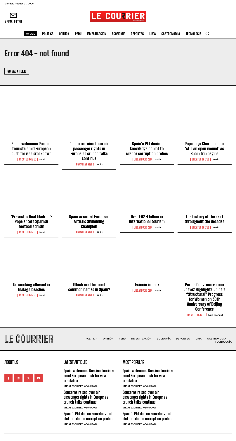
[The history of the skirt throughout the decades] (205, 195)
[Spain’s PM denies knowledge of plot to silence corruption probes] (147, 122)
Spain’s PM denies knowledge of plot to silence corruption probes (147, 148)
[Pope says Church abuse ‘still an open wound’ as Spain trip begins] (205, 122)
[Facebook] (8, 378)
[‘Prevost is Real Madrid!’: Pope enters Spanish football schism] (31, 195)
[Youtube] (38, 378)
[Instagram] (18, 378)
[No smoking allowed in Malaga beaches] (31, 262)
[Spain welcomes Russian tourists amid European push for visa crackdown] (31, 122)
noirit (42, 159)
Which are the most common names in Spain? (89, 287)
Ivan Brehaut (215, 315)
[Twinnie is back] (147, 262)
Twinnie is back (146, 284)
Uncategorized (27, 159)
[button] (207, 33)
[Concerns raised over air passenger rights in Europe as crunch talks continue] (89, 122)
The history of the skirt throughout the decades (204, 219)
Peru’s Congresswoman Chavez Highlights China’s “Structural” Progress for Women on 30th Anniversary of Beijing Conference (204, 297)
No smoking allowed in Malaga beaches (31, 287)
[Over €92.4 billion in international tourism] (147, 195)
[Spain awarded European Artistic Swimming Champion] (89, 195)
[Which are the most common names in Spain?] (89, 262)
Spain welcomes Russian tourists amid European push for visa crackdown (31, 148)
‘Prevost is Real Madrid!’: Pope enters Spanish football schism (31, 221)
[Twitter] (28, 378)
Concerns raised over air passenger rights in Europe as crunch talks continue (89, 151)
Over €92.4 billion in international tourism (147, 219)
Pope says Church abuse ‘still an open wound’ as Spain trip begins (204, 148)
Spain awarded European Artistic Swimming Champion (89, 221)
